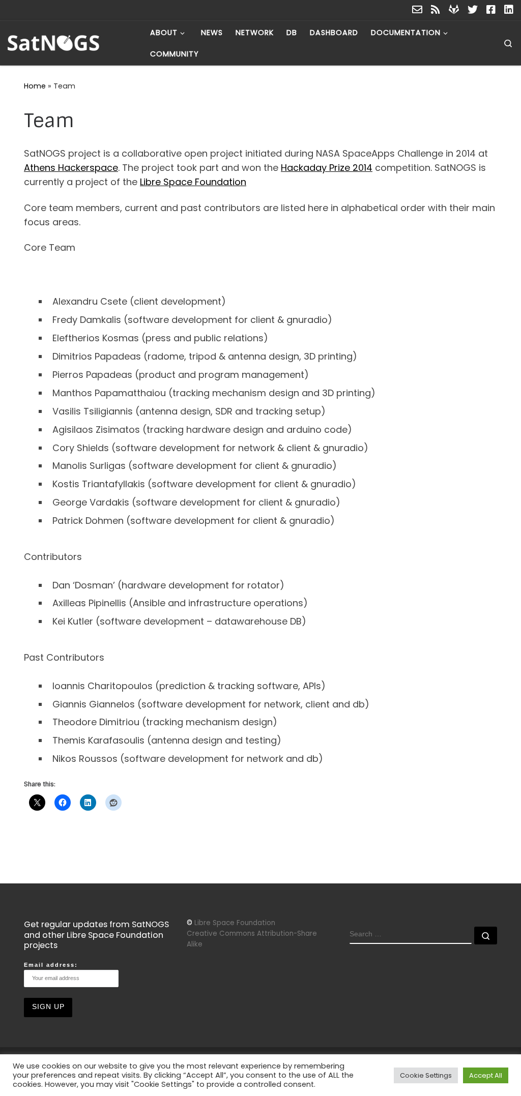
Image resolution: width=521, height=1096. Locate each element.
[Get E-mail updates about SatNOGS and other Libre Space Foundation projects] (417, 10)
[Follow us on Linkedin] (508, 10)
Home (35, 86)
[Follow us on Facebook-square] (491, 10)
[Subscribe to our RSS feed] (435, 10)
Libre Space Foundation (193, 181)
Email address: (51, 965)
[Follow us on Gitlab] (454, 10)
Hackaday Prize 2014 (326, 167)
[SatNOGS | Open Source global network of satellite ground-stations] (71, 42)
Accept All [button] (485, 1075)
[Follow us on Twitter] (473, 10)
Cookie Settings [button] (426, 1075)
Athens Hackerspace (71, 167)
